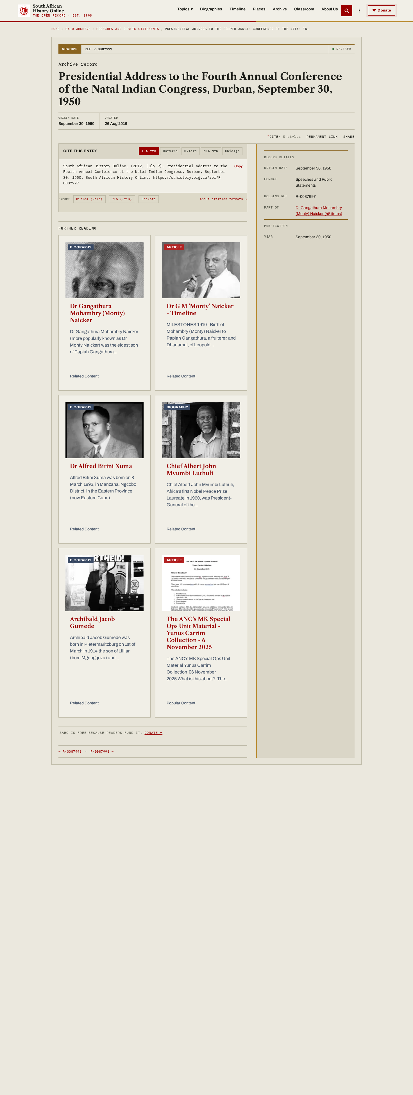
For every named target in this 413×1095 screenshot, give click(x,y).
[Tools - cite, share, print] (359, 10)
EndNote (149, 199)
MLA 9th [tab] (211, 151)
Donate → (153, 732)
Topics (185, 9)
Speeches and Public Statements (127, 29)
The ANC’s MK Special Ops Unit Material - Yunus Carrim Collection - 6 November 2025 (198, 633)
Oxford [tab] (190, 151)
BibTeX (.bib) (89, 199)
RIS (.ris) (122, 199)
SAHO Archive (77, 29)
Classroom (304, 9)
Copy (238, 166)
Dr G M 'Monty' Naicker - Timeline (200, 310)
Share (349, 136)
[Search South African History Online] (346, 10)
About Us (329, 9)
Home (55, 29)
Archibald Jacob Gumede (92, 622)
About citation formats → (223, 199)
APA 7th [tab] (149, 151)
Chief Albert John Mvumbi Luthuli (191, 470)
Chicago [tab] (232, 151)
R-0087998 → (102, 751)
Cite (284, 136)
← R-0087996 (69, 751)
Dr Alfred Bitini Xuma (101, 466)
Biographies (211, 9)
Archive (280, 9)
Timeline (238, 9)
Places (259, 9)
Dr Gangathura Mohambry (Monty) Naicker (97, 313)
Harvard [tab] (170, 151)
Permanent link (322, 136)
